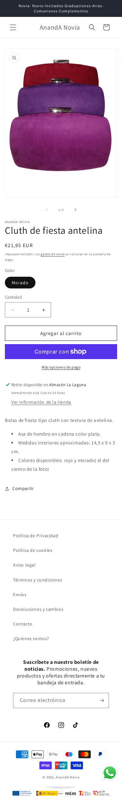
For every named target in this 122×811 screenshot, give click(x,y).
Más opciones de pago (61, 367)
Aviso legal (24, 565)
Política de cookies (32, 550)
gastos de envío (53, 254)
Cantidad (13, 297)
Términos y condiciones (37, 580)
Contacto (23, 624)
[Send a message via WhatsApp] (110, 773)
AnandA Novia (67, 777)
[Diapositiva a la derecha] (75, 210)
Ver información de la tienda (41, 402)
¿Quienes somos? (31, 638)
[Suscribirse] (101, 700)
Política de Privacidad (35, 535)
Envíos (20, 594)
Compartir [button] (23, 488)
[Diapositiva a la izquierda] (47, 210)
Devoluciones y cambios (38, 609)
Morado (20, 283)
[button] (13, 27)
